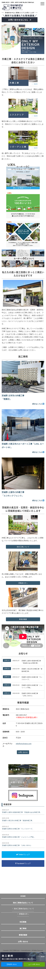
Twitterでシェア (24, 854)
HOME (23, 896)
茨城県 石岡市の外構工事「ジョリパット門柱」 (18, 836)
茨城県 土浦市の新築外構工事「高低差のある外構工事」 (22, 811)
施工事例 (23, 928)
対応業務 (23, 922)
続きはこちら (37, 404)
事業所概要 (23, 619)
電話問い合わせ (12, 964)
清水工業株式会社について (23, 903)
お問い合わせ (23, 752)
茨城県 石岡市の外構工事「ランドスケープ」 (18, 828)
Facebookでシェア (23, 863)
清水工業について (23, 547)
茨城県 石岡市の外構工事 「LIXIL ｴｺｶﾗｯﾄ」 (17, 844)
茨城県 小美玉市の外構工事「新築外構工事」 (18, 819)
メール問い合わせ (35, 964)
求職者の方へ (23, 583)
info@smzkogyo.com (23, 744)
